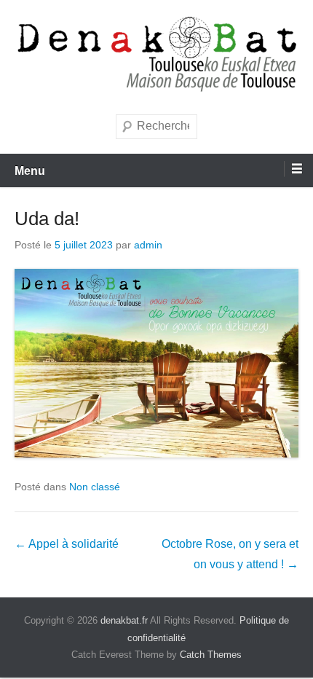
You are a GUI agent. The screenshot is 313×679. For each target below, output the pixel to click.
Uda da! (47, 218)
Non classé (94, 486)
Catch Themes (211, 654)
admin (148, 245)
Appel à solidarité (67, 544)
